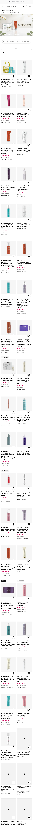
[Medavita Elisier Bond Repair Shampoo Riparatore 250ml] (24, 67)
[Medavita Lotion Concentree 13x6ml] (8, 366)
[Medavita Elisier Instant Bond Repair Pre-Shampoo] (24, 211)
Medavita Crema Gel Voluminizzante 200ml (8, 493)
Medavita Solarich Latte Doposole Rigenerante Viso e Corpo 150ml (7, 716)
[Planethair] (11, 6)
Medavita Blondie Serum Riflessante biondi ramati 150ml (23, 453)
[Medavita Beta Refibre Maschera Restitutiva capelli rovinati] (8, 136)
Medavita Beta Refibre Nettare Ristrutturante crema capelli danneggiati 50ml (8, 343)
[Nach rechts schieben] (31, 2)
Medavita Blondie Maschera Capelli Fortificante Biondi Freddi (7, 679)
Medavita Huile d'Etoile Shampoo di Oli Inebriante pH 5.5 (8, 417)
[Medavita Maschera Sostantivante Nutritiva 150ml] (24, 701)
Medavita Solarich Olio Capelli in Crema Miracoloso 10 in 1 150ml (8, 225)
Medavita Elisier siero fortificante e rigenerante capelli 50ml (24, 188)
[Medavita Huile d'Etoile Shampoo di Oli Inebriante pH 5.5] (8, 404)
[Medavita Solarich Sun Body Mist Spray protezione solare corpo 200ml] (24, 404)
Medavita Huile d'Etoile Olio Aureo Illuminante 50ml (23, 114)
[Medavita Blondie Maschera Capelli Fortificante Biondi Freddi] (8, 664)
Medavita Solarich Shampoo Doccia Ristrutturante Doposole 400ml (7, 301)
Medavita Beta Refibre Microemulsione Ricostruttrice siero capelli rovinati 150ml (8, 264)
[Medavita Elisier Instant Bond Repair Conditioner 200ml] (24, 136)
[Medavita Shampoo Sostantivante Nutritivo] (24, 590)
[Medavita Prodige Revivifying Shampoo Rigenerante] (8, 174)
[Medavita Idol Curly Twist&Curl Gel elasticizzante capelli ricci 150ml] (24, 480)
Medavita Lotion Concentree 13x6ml (7, 379)
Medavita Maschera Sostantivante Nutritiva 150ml (23, 715)
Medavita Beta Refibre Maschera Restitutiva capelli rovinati (7, 151)
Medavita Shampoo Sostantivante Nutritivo (23, 603)
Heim (3, 10)
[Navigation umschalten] (3, 6)
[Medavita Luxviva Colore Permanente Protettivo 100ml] (8, 101)
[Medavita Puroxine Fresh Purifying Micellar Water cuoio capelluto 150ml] (8, 629)
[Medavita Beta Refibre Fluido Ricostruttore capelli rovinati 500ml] (8, 553)
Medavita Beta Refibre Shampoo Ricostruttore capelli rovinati (24, 263)
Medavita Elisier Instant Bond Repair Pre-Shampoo (23, 224)
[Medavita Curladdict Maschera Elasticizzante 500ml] (8, 809)
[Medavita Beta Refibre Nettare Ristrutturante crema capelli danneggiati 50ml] (8, 328)
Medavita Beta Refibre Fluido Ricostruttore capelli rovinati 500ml (8, 567)
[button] (23, 6)
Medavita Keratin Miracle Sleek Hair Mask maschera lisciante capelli (23, 530)
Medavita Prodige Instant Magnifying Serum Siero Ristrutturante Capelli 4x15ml (24, 343)
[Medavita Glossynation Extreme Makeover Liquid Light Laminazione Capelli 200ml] (8, 439)
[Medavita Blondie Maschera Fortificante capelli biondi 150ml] (24, 553)
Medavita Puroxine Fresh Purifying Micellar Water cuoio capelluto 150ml (8, 643)
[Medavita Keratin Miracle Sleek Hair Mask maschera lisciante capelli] (24, 515)
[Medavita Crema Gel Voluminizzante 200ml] (8, 480)
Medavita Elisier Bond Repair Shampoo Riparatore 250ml (24, 81)
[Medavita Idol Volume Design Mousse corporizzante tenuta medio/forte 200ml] (8, 739)
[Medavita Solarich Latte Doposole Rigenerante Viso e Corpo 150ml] (8, 701)
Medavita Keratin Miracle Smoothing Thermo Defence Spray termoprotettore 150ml (23, 303)
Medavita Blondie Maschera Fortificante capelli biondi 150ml (23, 567)
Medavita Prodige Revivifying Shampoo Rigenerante (8, 187)
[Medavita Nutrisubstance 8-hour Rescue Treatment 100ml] (24, 809)
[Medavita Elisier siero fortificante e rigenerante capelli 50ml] (24, 174)
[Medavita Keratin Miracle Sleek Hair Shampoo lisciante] (24, 629)
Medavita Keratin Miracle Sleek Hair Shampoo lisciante (23, 642)
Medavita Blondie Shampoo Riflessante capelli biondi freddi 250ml (24, 381)
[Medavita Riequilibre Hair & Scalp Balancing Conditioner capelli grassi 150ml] (24, 774)
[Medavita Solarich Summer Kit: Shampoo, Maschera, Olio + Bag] (8, 67)
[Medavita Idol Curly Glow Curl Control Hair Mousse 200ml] (24, 739)
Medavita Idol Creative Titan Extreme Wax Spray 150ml (7, 788)
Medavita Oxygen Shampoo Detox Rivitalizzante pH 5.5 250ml (23, 679)
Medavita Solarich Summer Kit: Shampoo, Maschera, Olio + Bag (8, 82)
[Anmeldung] (26, 6)
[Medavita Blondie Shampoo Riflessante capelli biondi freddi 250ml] (24, 366)
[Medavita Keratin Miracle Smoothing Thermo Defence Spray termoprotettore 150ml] (24, 287)
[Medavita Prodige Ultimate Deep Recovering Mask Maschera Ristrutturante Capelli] (8, 590)
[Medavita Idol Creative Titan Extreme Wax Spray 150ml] (8, 774)
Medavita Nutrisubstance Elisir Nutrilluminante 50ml (8, 529)
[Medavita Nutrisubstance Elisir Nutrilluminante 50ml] (8, 515)
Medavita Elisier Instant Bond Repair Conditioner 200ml (23, 150)
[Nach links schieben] (2, 2)
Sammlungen (9, 10)
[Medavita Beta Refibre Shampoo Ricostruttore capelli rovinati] (24, 248)
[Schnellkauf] (13, 75)
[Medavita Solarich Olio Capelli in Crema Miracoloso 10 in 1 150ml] (8, 211)
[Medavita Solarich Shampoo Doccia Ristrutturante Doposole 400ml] (8, 287)
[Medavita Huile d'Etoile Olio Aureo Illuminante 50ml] (24, 101)
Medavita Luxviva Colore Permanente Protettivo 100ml (8, 114)
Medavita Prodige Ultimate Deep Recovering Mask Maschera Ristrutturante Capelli (8, 605)
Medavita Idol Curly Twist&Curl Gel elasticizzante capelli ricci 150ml (24, 494)
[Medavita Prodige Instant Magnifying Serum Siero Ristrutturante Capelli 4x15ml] (24, 328)
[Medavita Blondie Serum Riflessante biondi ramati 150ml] (24, 439)
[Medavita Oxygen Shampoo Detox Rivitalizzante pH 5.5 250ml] (24, 664)
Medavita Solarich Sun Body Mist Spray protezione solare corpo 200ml (23, 418)
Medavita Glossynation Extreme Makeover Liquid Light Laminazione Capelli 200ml (8, 455)
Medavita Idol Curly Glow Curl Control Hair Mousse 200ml (23, 752)
